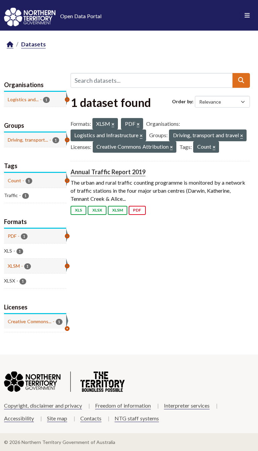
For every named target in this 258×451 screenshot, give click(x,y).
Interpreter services (187, 405)
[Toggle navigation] (247, 15)
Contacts (90, 418)
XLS (78, 210)
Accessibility (19, 418)
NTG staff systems (137, 418)
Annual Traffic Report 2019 (108, 172)
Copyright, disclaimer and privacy (43, 405)
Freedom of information (123, 405)
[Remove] (113, 124)
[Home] (10, 44)
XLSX (97, 210)
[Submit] (241, 80)
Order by (182, 101)
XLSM (117, 210)
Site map (57, 418)
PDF (137, 210)
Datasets (33, 44)
